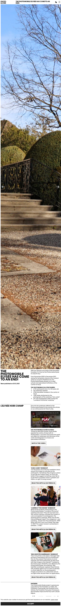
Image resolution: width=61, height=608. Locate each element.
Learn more (54, 599)
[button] (59, 2)
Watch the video (39, 443)
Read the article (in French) (43, 483)
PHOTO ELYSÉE (3, 2)
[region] (30, 602)
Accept (30, 604)
